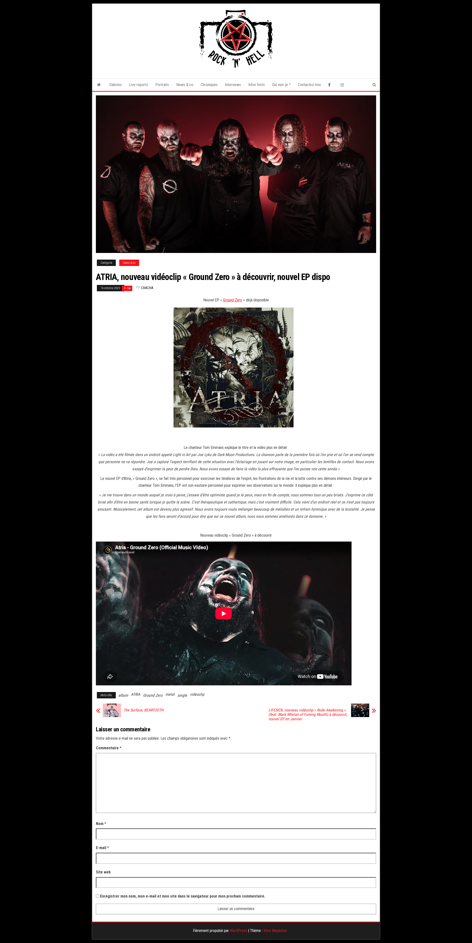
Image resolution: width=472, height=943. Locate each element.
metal (170, 694)
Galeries (115, 84)
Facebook (330, 85)
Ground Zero (232, 300)
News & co (184, 84)
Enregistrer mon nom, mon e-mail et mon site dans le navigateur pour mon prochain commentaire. (182, 896)
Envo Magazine (275, 930)
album (123, 695)
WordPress (238, 930)
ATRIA (135, 694)
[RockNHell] (99, 85)
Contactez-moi (309, 84)
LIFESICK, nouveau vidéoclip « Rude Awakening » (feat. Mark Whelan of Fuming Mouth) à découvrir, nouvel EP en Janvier (307, 714)
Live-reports (138, 84)
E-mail (102, 847)
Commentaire (108, 748)
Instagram (343, 85)
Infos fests (256, 84)
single (182, 695)
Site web (103, 872)
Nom (101, 823)
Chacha (147, 288)
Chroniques (209, 84)
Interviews (233, 84)
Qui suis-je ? (281, 84)
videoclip (197, 694)
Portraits (162, 84)
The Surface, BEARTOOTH (143, 710)
